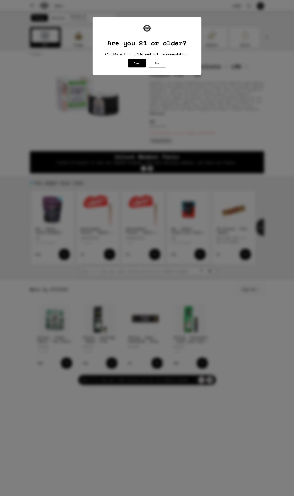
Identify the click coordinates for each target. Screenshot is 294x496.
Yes (137, 63)
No (157, 63)
